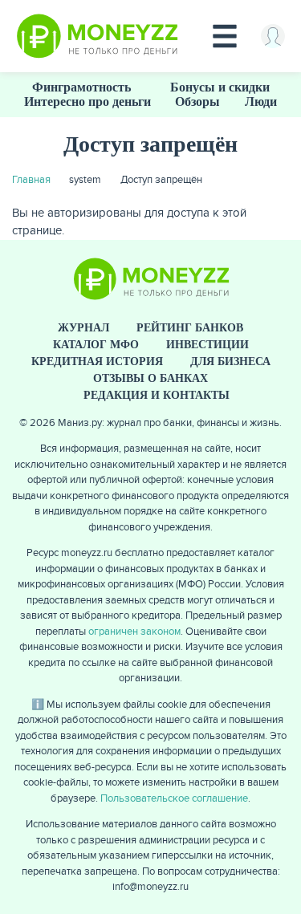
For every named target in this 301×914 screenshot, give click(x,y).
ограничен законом (134, 631)
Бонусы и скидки (220, 87)
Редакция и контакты (156, 395)
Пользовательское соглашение (174, 798)
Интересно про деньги (87, 101)
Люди (261, 101)
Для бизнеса (230, 361)
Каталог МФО (96, 345)
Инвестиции (207, 345)
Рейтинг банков (189, 328)
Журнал (83, 328)
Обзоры (197, 101)
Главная (31, 179)
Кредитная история (97, 361)
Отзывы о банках (150, 378)
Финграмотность (81, 87)
